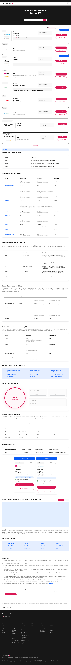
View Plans (61, 34)
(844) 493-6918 (62, 63)
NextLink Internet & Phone (9, 185)
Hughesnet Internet (15, 640)
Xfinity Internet (14, 638)
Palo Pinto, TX (27, 548)
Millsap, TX (43, 545)
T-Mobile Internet (15, 628)
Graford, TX (10, 545)
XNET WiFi (6, 229)
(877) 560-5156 (62, 101)
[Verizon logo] (7, 100)
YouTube (51, 630)
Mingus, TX (10, 548)
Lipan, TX (26, 545)
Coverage (61, 500)
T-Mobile (6, 189)
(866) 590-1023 (62, 37)
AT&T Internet (14, 625)
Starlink (6, 224)
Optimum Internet (15, 642)
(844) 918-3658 (62, 76)
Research (32, 625)
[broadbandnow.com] (7, 4)
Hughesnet (7, 200)
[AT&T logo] (7, 34)
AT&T (6, 204)
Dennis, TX (43, 543)
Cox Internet (14, 633)
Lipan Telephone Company (10, 234)
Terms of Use (42, 626)
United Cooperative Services (10, 219)
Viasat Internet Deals (25, 640)
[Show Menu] (68, 4)
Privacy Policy (42, 625)
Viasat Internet (14, 636)
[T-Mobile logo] (7, 74)
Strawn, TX (43, 548)
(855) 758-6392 (62, 114)
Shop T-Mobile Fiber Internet (24, 484)
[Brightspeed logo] (7, 49)
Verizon (6, 196)
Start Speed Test (15, 398)
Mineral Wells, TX (59, 545)
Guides (32, 626)
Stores (66, 500)
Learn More (49, 0)
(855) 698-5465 (63, 139)
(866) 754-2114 (62, 50)
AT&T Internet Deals (25, 625)
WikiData (51, 632)
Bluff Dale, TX (11, 543)
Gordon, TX (58, 543)
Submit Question (10, 594)
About (3, 625)
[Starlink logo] (6, 60)
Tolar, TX (57, 548)
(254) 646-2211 (63, 126)
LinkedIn (51, 626)
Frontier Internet (15, 635)
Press (3, 630)
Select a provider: (7, 503)
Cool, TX (26, 543)
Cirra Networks (7, 211)
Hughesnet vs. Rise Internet (34, 370)
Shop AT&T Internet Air (46, 487)
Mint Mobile (7, 181)
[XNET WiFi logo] (7, 113)
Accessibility (42, 628)
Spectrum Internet (15, 626)
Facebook (52, 625)
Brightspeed (7, 215)
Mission (3, 626)
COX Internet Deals (25, 635)
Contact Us (4, 632)
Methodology (51, 583)
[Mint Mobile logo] (7, 88)
